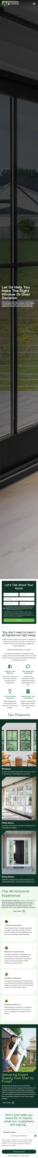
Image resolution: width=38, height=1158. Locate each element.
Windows (6, 768)
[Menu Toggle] (34, 3)
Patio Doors (8, 822)
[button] (35, 1136)
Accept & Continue (19, 1151)
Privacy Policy (25, 1155)
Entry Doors (8, 876)
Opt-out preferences (14, 1155)
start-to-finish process (28, 900)
